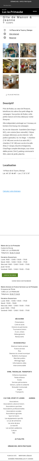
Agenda (32, 398)
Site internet (14, 34)
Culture (14, 430)
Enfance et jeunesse (19, 375)
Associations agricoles (14, 413)
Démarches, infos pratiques (19, 446)
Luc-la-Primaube (12, 11)
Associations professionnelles (14, 409)
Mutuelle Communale (19, 387)
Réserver (12, 38)
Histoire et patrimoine (19, 327)
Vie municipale (19, 343)
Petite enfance (19, 377)
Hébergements (19, 334)
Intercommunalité (19, 365)
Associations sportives (14, 406)
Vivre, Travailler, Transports (19, 372)
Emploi (19, 390)
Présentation (19, 322)
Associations (13, 401)
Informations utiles (19, 363)
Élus (19, 351)
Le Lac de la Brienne (14, 421)
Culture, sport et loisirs (13, 398)
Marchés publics (19, 358)
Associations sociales (13, 411)
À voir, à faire (19, 332)
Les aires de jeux (14, 423)
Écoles (19, 380)
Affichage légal (19, 361)
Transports (19, 392)
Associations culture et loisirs (14, 404)
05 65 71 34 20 (15, 253)
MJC (13, 433)
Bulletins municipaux (19, 356)
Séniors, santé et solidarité (19, 385)
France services (19, 349)
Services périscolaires (19, 382)
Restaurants (19, 337)
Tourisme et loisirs (19, 329)
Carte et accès (19, 325)
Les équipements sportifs (14, 418)
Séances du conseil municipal (19, 353)
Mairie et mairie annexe (19, 346)
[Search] (34, 5)
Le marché (14, 426)
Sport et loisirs (14, 416)
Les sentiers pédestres (14, 428)
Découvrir (19, 319)
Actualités (19, 439)
